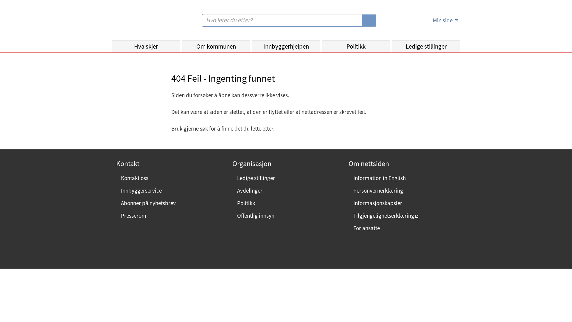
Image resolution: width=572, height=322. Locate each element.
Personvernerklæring (378, 190)
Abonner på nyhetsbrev (148, 203)
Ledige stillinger (426, 46)
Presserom (133, 215)
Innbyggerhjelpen (286, 46)
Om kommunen (216, 46)
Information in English (379, 178)
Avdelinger (249, 190)
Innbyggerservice (141, 190)
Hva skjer (146, 46)
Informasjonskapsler (377, 203)
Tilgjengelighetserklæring (383, 215)
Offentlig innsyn (255, 215)
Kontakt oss (134, 178)
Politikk (356, 46)
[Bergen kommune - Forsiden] (136, 22)
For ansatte (366, 228)
